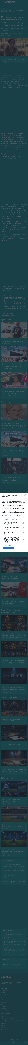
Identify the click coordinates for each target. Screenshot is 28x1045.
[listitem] (14, 520)
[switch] (23, 523)
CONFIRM (8, 547)
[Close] (25, 495)
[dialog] (14, 522)
